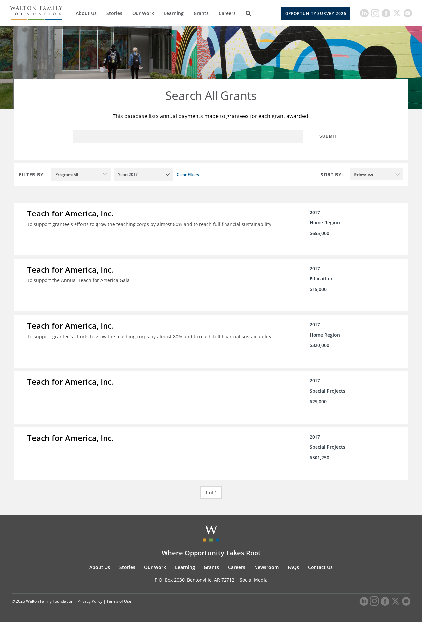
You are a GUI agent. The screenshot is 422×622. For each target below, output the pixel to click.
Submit (328, 136)
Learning (174, 13)
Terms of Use (118, 601)
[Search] (248, 13)
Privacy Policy (89, 601)
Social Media (254, 580)
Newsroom (266, 567)
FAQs (293, 567)
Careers (227, 13)
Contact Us (320, 567)
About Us (86, 13)
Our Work (143, 13)
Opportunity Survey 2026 (315, 13)
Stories (114, 13)
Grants (201, 13)
